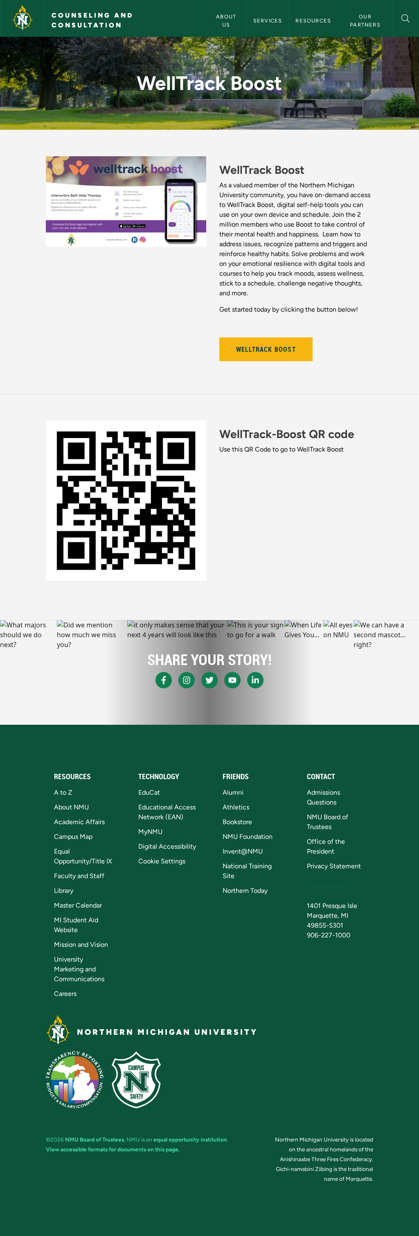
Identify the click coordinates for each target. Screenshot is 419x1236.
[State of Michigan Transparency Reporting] (75, 1079)
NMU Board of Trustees (94, 1139)
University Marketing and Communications (79, 969)
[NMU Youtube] (232, 680)
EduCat (149, 792)
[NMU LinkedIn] (255, 680)
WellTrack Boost (266, 349)
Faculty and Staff (79, 876)
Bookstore (237, 822)
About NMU (71, 807)
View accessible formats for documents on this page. (113, 1149)
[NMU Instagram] (186, 680)
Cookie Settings (161, 861)
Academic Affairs (79, 822)
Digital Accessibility (167, 846)
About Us (227, 20)
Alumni (233, 792)
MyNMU (150, 832)
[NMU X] (209, 680)
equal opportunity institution (190, 1139)
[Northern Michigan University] (22, 18)
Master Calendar (78, 905)
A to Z (63, 792)
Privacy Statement (334, 866)
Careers (65, 994)
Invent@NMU (243, 851)
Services (267, 21)
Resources (313, 21)
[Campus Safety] (136, 1079)
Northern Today (245, 890)
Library (63, 890)
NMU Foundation (248, 836)
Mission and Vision (81, 944)
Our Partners (365, 20)
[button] (406, 17)
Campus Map (73, 836)
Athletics (236, 807)
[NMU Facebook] (163, 680)
